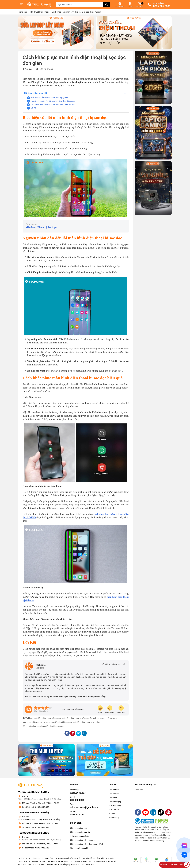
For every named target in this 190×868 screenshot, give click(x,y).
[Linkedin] (153, 812)
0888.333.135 (77, 814)
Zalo (184, 855)
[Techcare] (39, 4)
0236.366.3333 (161, 6)
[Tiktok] (161, 812)
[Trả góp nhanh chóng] (105, 760)
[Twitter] (78, 733)
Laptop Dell (114, 794)
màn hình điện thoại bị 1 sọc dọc (102, 718)
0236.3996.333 (42, 807)
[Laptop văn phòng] (153, 77)
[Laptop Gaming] (153, 132)
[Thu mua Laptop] (46, 760)
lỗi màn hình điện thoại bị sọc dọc (57, 722)
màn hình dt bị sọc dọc (32, 722)
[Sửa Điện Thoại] (134, 32)
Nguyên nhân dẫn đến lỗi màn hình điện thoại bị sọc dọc (53, 101)
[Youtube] (145, 812)
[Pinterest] (72, 733)
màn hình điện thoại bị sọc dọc (86, 722)
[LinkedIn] (84, 733)
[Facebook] (124, 664)
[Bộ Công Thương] (145, 821)
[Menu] (21, 4)
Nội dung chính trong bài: (35, 93)
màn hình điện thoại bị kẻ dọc (75, 718)
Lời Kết (33, 108)
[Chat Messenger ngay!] (184, 846)
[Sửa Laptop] (56, 32)
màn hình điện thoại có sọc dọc (47, 718)
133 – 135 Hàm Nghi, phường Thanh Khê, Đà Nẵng (39, 799)
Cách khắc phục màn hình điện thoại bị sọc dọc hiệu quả (53, 104)
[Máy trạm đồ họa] (153, 188)
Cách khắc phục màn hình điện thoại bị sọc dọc (43, 726)
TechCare (28, 69)
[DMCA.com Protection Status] (161, 821)
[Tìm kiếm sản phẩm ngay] (106, 4)
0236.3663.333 (42, 827)
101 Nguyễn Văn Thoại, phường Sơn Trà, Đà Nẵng (39, 840)
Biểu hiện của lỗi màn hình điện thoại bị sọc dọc (49, 98)
